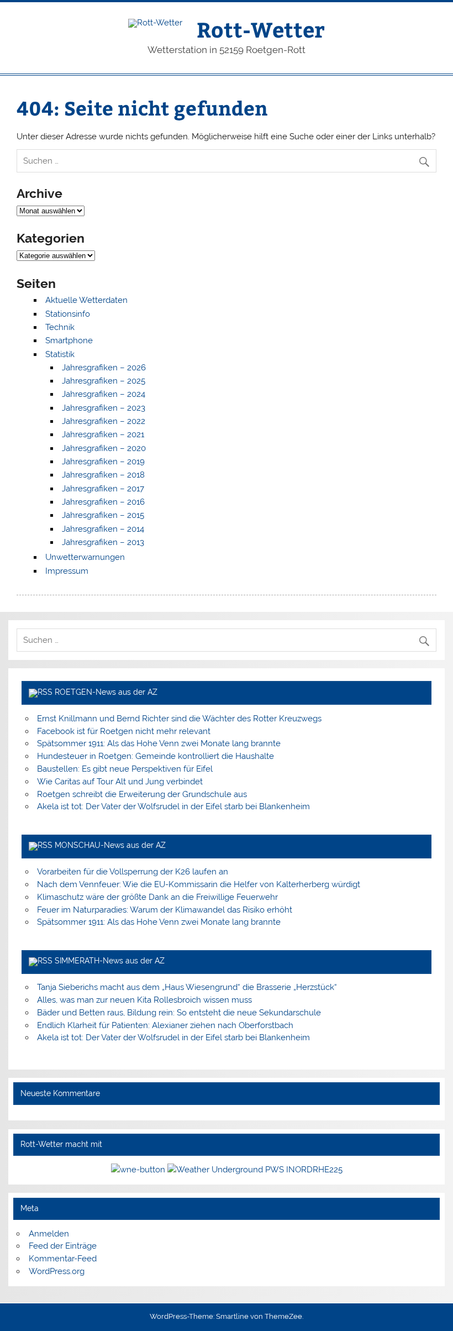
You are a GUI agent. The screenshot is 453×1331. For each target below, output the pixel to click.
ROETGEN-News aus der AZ (106, 692)
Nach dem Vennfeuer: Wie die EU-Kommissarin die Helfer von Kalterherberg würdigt (198, 884)
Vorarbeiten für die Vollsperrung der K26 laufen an (132, 872)
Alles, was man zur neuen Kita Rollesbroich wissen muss (144, 1000)
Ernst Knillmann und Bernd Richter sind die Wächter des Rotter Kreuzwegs (179, 719)
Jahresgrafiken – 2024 (103, 394)
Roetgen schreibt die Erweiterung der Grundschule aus (142, 794)
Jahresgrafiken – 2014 (103, 529)
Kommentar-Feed (63, 1259)
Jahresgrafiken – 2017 (103, 489)
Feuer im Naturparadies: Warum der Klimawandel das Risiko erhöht (164, 910)
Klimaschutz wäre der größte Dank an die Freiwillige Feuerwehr (157, 897)
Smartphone (69, 340)
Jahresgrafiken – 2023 (103, 408)
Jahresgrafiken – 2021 (103, 434)
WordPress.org (57, 1271)
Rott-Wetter (261, 29)
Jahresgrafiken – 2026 (104, 368)
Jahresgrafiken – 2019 (103, 462)
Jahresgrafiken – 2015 (103, 515)
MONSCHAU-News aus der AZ (110, 845)
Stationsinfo (67, 314)
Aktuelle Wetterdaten (86, 300)
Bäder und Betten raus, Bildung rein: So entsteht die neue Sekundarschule (179, 1013)
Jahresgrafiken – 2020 (104, 448)
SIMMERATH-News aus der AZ (110, 960)
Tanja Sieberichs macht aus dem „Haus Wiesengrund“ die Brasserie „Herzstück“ (187, 987)
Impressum (66, 571)
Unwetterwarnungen (85, 557)
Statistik (60, 354)
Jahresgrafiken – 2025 (103, 381)
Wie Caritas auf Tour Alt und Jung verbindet (120, 782)
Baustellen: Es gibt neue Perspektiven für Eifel (125, 769)
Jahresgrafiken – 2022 (103, 421)
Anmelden (49, 1234)
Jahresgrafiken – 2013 (103, 542)
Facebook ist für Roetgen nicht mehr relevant (123, 731)
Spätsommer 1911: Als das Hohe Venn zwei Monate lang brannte (159, 743)
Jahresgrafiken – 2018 (103, 475)
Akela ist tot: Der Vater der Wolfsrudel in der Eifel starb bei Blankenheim (173, 806)
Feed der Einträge (63, 1246)
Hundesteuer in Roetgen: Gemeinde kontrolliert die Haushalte (155, 756)
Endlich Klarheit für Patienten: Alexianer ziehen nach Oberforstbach (165, 1025)
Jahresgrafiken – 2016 (103, 502)
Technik (60, 327)
